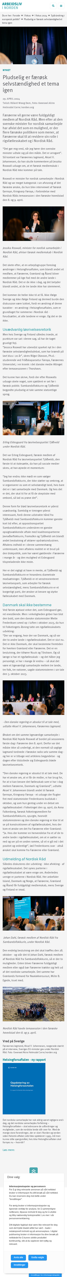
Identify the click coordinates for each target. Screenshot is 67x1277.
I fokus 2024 (41, 15)
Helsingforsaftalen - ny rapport (24, 1060)
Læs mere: (9, 1150)
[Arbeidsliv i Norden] (12, 6)
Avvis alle (18, 1257)
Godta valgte (37, 1257)
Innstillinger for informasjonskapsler (45, 1275)
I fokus (27, 15)
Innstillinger (19, 1265)
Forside (16, 15)
